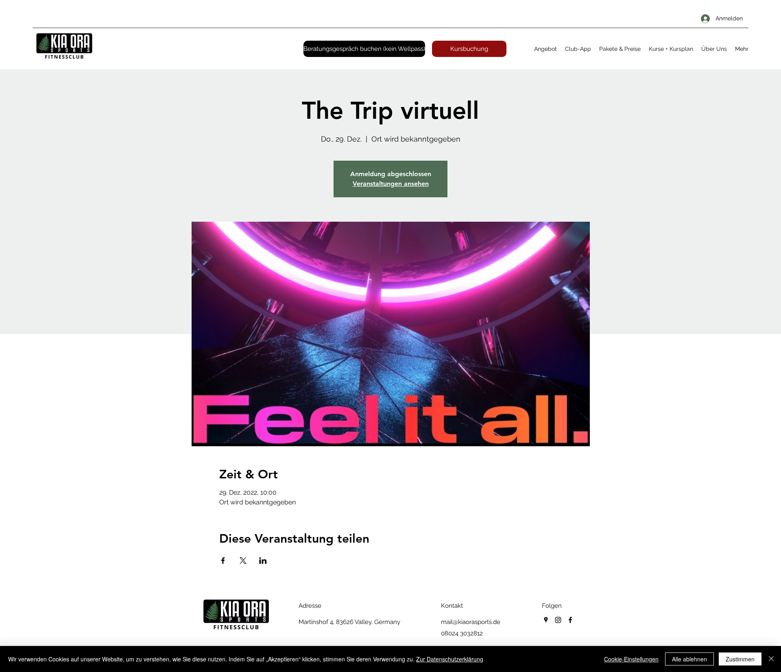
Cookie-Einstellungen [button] (631, 659)
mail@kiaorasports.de (470, 622)
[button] (545, 49)
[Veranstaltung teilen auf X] (243, 560)
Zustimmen (740, 659)
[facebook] (570, 620)
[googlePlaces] (546, 620)
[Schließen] (771, 658)
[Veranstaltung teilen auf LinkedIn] (263, 560)
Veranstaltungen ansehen (391, 184)
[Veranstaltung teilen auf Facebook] (223, 560)
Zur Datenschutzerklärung (449, 659)
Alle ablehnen (689, 659)
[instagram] (558, 620)
